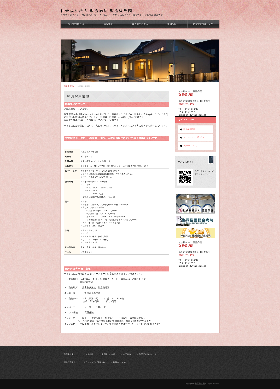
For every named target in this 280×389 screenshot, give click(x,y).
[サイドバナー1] (195, 224)
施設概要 (108, 24)
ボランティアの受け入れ (194, 137)
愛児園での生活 (140, 24)
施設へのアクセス (188, 103)
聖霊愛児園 (186, 94)
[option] (140, 60)
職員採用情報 (189, 129)
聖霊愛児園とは (76, 24)
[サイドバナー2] (195, 236)
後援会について (190, 145)
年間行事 (171, 24)
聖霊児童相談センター (203, 24)
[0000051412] (195, 212)
